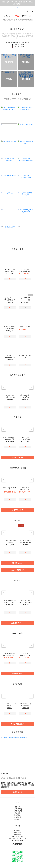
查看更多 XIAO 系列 (17, 724)
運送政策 (17, 813)
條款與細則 (17, 815)
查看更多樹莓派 (17, 510)
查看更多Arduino (17, 563)
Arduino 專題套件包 (17, 570)
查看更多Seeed (17, 673)
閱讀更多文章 (17, 792)
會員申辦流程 (17, 809)
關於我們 (17, 807)
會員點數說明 (17, 811)
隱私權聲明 (17, 819)
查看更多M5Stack (17, 623)
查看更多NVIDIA (17, 457)
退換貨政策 (17, 817)
